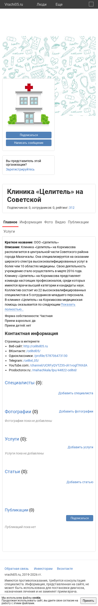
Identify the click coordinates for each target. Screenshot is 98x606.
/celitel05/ (33, 351)
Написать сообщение (28, 142)
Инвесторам (43, 568)
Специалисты (20, 382)
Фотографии (18, 411)
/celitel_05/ (31, 360)
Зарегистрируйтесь (20, 169)
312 (72, 207)
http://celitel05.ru (35, 346)
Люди (41, 4)
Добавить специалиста (75, 393)
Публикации (16, 510)
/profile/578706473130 (50, 356)
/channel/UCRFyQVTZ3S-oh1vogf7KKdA (58, 365)
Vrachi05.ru (14, 4)
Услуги (12, 439)
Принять (88, 600)
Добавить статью (80, 482)
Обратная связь (17, 568)
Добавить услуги (80, 447)
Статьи (12, 471)
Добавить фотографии (76, 411)
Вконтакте (65, 568)
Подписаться (29, 135)
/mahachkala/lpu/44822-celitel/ (54, 370)
